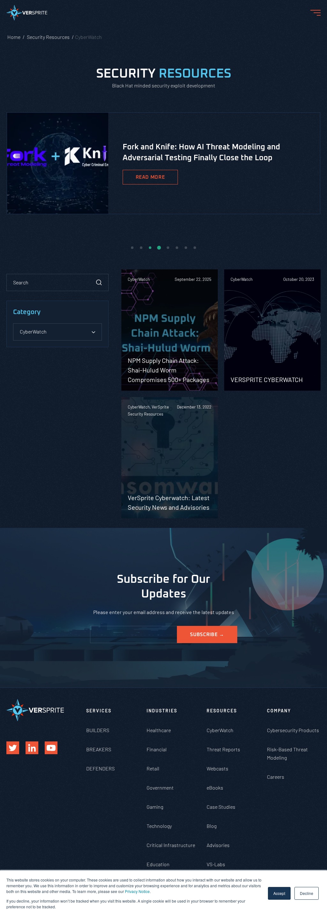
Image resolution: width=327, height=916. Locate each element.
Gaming (155, 807)
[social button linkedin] (32, 747)
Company (279, 710)
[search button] (99, 282)
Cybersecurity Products (293, 730)
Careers (275, 777)
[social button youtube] (51, 747)
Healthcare (159, 730)
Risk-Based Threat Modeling (287, 753)
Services (98, 710)
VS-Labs (216, 864)
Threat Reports (223, 749)
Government (160, 788)
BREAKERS (98, 749)
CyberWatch (220, 730)
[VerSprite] (26, 14)
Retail (153, 768)
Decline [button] (306, 893)
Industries (162, 710)
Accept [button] (279, 893)
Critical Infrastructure (171, 845)
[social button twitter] (12, 747)
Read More (150, 177)
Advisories (218, 845)
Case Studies (221, 807)
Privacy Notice (137, 891)
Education (158, 864)
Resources (222, 710)
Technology (159, 826)
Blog (212, 826)
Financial (157, 749)
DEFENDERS (100, 768)
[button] (132, 248)
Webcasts (217, 768)
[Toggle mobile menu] (315, 13)
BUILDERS (97, 730)
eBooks (215, 788)
